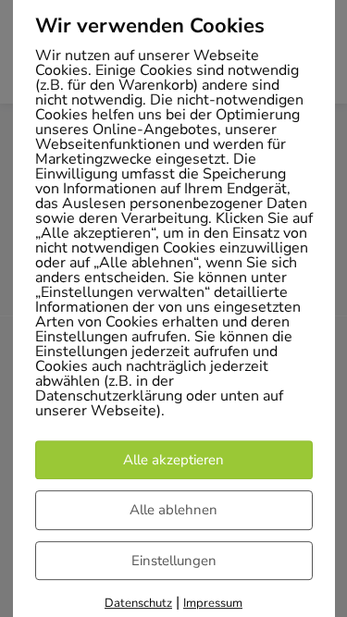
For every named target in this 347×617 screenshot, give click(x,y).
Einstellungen (174, 560)
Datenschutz (138, 603)
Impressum (212, 603)
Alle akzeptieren (173, 459)
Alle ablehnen (173, 509)
